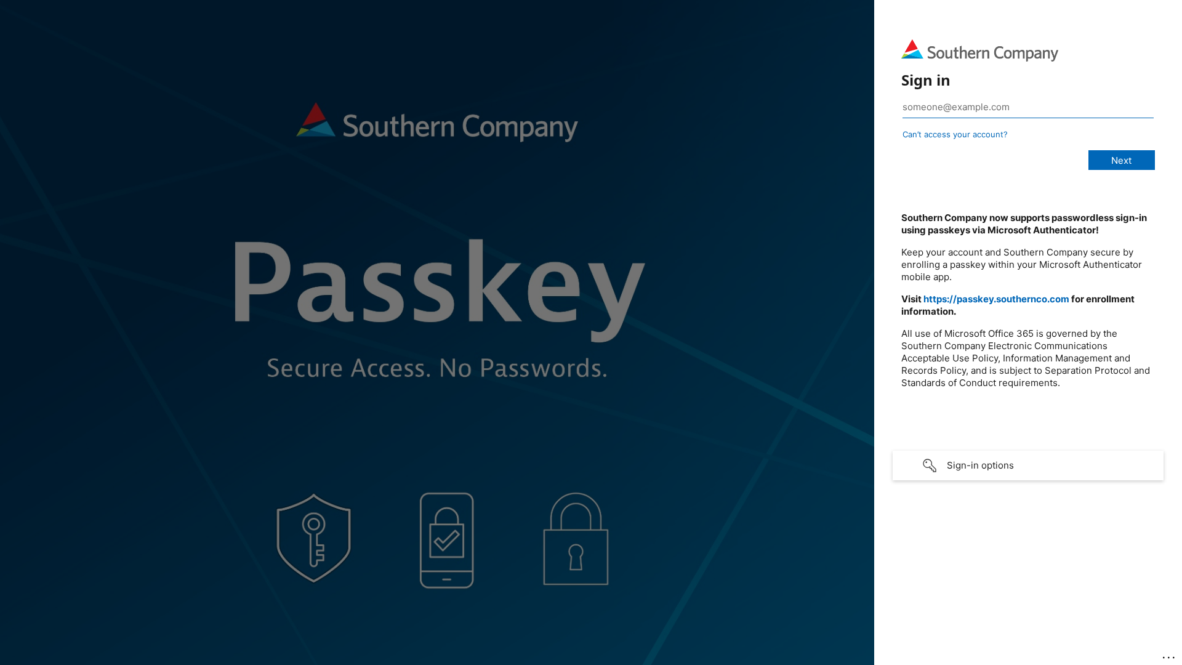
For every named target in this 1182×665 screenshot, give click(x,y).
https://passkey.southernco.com (996, 299)
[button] (1028, 465)
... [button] (1169, 654)
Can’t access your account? (955, 134)
